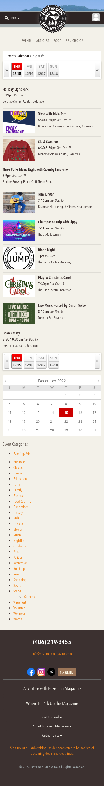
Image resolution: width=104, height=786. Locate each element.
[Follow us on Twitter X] (51, 671)
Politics (17, 557)
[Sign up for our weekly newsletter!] (67, 672)
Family (17, 490)
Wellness (19, 613)
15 (66, 413)
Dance (17, 473)
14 (52, 413)
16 (80, 413)
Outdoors (19, 546)
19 (24, 421)
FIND (13, 17)
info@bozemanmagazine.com (52, 653)
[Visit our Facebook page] (31, 671)
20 (38, 421)
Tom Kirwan (46, 194)
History (18, 512)
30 (80, 430)
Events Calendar (18, 55)
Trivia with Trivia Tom (52, 113)
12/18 (54, 70)
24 (94, 421)
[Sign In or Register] (96, 17)
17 (94, 413)
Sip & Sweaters (48, 141)
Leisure (18, 523)
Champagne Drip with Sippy (57, 222)
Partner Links (51, 735)
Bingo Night (46, 249)
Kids (16, 518)
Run (16, 574)
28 (52, 430)
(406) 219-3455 (52, 642)
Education (20, 478)
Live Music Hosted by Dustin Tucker (62, 305)
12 (24, 413)
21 (52, 421)
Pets (16, 551)
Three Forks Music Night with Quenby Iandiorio (35, 169)
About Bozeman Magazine (51, 726)
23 (80, 421)
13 (38, 413)
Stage (17, 591)
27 (38, 430)
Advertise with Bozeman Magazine (52, 688)
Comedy (29, 596)
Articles (42, 40)
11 (9, 413)
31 (94, 430)
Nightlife (19, 540)
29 (66, 430)
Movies (18, 529)
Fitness (18, 495)
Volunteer (19, 607)
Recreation (20, 563)
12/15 (17, 70)
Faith (16, 484)
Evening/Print (22, 453)
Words (17, 619)
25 (9, 430)
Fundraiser (20, 506)
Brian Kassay (11, 333)
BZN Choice (74, 40)
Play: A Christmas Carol (54, 277)
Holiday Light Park (15, 89)
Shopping (20, 579)
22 (66, 421)
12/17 (41, 70)
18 (9, 421)
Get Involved (51, 717)
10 (94, 404)
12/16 (29, 70)
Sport (17, 585)
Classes (18, 467)
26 (24, 430)
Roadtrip (19, 568)
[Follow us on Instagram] (41, 671)
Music (17, 534)
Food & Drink (22, 501)
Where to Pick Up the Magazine (52, 703)
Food (58, 40)
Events (27, 40)
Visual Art (19, 602)
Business (19, 462)
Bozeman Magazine (52, 18)
